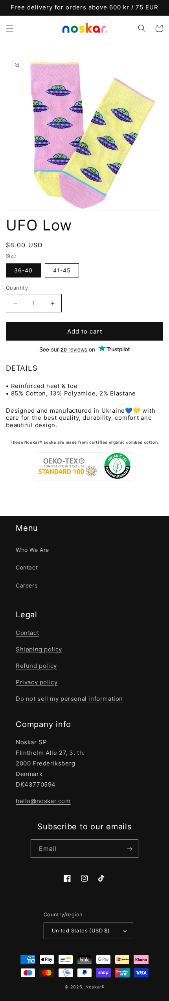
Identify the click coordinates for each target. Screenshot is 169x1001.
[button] (9, 28)
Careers (26, 585)
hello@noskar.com (43, 801)
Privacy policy (36, 682)
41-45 (62, 270)
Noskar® (95, 987)
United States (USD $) (81, 930)
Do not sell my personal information (69, 698)
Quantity (17, 288)
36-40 (23, 270)
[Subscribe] (129, 849)
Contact (27, 567)
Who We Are (32, 549)
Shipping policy (39, 649)
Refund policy (36, 665)
